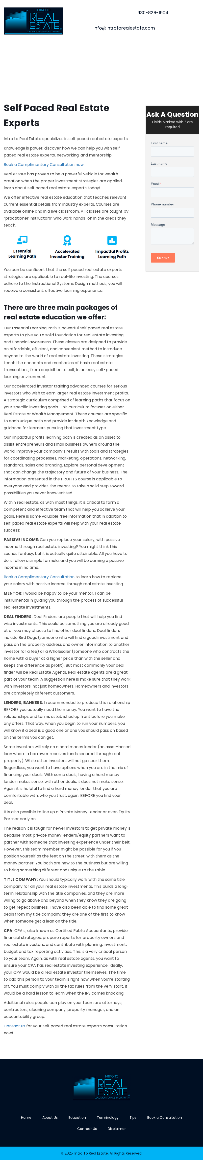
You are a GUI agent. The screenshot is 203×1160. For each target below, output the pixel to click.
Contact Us (87, 1128)
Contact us (14, 1026)
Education (77, 1117)
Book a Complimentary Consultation (39, 577)
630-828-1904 (152, 12)
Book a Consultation (164, 1117)
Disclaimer (117, 1128)
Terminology (108, 1117)
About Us (50, 1117)
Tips (132, 1117)
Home (26, 1117)
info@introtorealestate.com (124, 28)
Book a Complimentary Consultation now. (44, 164)
